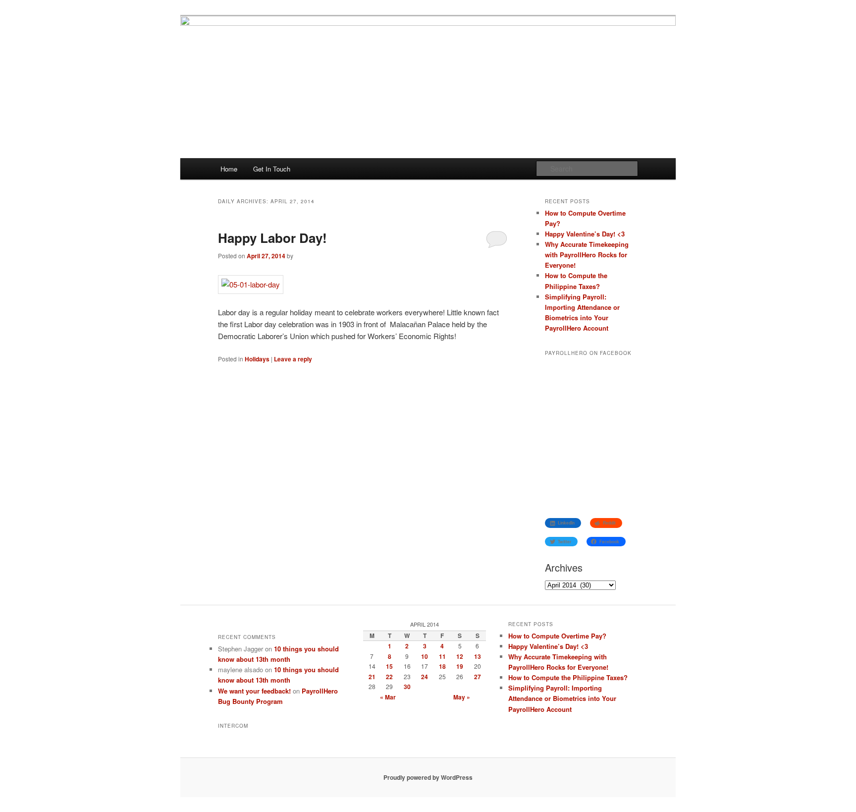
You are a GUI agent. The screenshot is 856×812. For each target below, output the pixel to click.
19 (459, 666)
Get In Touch (271, 169)
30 (407, 686)
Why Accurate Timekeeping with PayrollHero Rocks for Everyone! (587, 254)
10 (424, 656)
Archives (564, 567)
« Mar (388, 697)
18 (442, 666)
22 (389, 676)
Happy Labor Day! (272, 238)
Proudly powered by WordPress (428, 777)
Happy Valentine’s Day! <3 (585, 233)
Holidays (257, 358)
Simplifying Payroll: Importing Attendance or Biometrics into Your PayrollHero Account (562, 698)
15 (389, 666)
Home (228, 169)
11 (442, 656)
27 (477, 676)
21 (372, 676)
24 (424, 676)
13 (477, 656)
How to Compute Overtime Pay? (557, 635)
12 (459, 656)
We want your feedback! (254, 691)
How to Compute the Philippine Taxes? (568, 677)
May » (461, 697)
